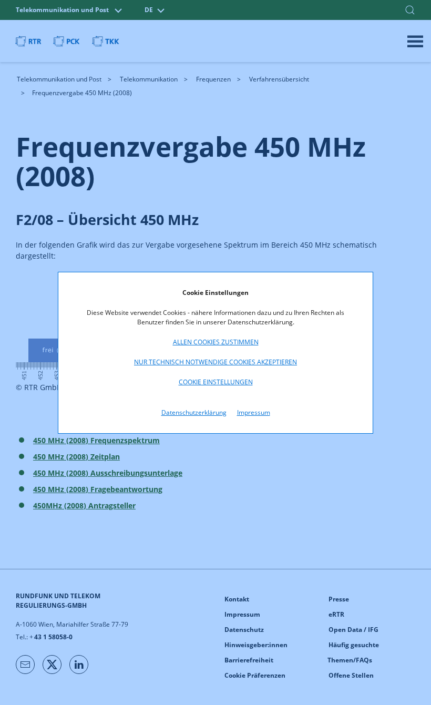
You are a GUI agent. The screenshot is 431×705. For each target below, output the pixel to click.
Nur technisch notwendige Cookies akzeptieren (215, 361)
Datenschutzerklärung (194, 412)
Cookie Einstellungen (216, 381)
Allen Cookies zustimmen (216, 342)
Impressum (253, 412)
